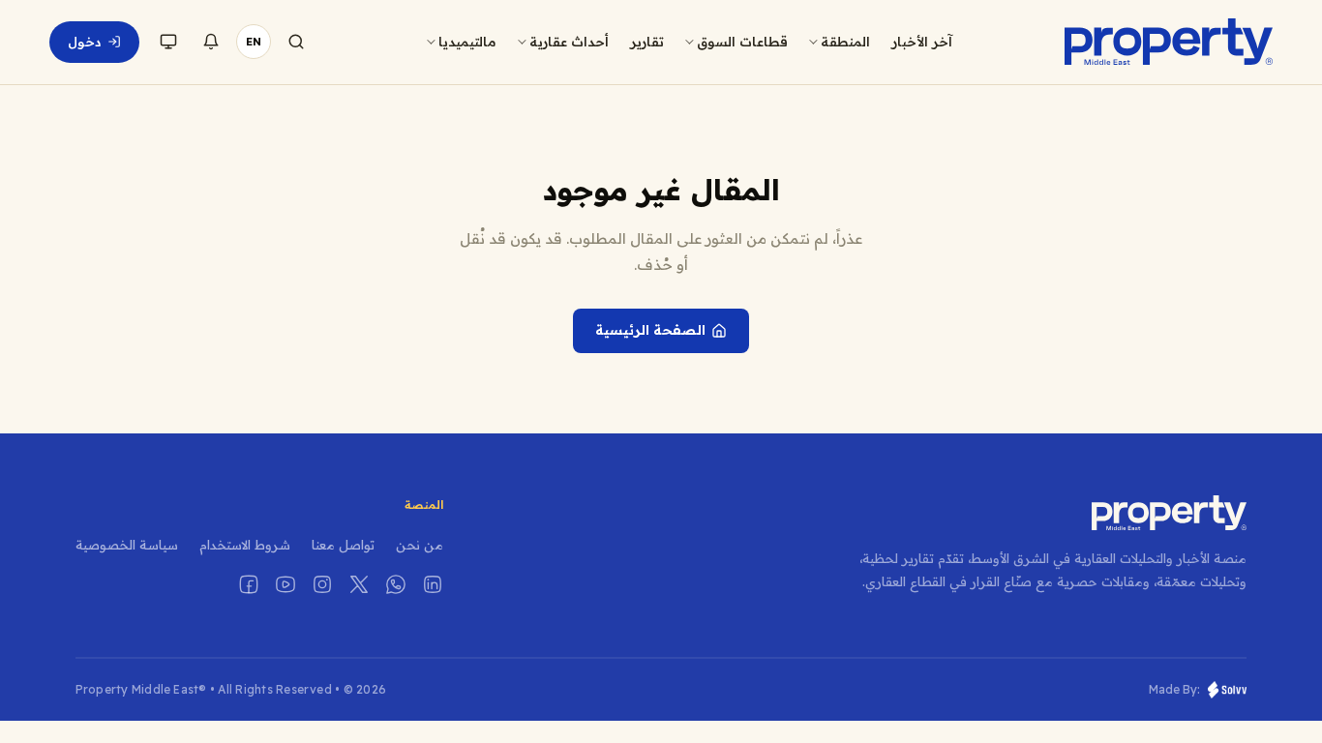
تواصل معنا (343, 544)
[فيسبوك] (248, 584)
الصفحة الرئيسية (650, 330)
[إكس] (359, 584)
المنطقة (845, 41)
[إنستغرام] (322, 584)
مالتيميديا (467, 41)
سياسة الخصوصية (126, 544)
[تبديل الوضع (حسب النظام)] (168, 41)
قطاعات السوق (742, 41)
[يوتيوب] (285, 584)
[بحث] (296, 41)
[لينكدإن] (432, 584)
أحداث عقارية (569, 41)
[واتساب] (395, 584)
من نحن (419, 544)
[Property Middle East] (1168, 41)
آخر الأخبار (921, 41)
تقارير (647, 41)
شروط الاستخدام (244, 544)
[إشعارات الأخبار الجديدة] (211, 41)
